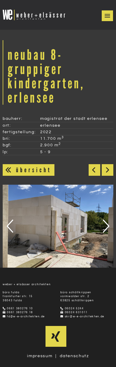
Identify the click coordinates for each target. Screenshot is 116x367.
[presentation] (11, 226)
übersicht (32, 170)
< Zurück (94, 170)
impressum (39, 356)
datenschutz (74, 356)
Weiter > (107, 170)
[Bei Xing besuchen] (56, 339)
